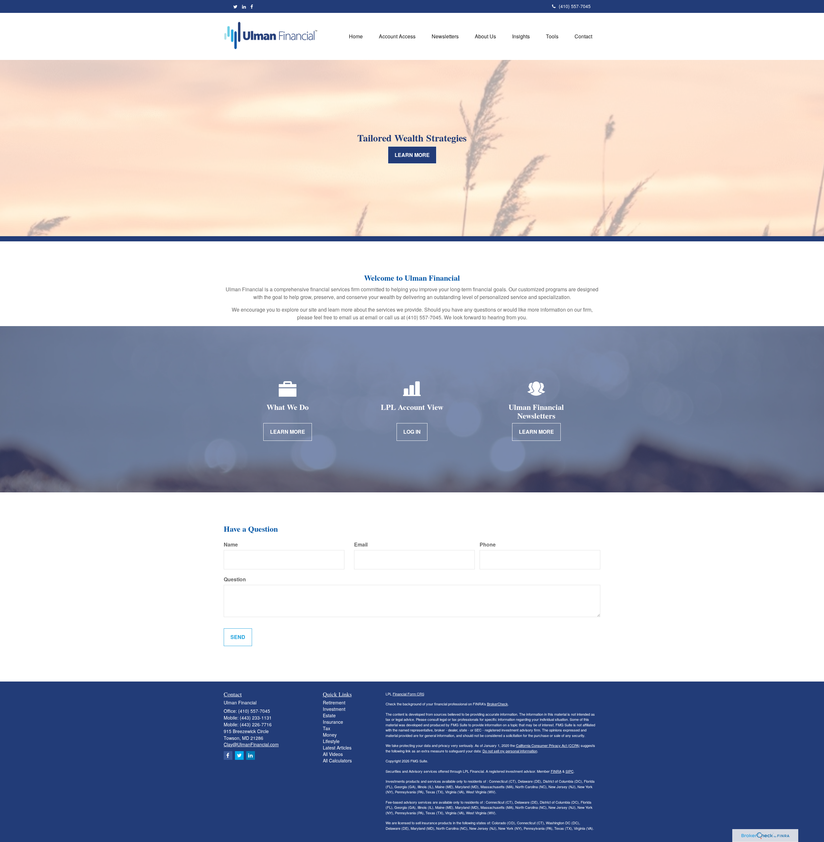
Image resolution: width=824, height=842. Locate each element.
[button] (397, 36)
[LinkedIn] (244, 6)
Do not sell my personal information (509, 750)
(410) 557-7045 (575, 6)
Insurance (333, 722)
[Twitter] (235, 6)
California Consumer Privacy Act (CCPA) (548, 745)
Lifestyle (331, 741)
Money (330, 734)
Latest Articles (337, 747)
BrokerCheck (497, 703)
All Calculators (337, 760)
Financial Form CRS (408, 693)
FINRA (556, 771)
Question (235, 579)
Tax (326, 728)
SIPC (570, 771)
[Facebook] (251, 6)
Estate (329, 715)
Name (231, 544)
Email (361, 544)
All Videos (333, 754)
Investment (334, 709)
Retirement (334, 702)
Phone (488, 544)
